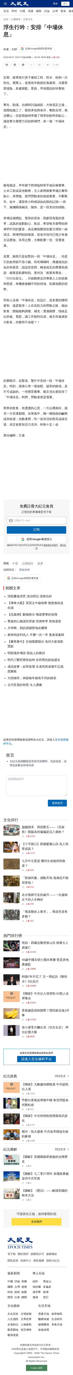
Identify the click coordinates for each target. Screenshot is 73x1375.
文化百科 (12, 1313)
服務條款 (51, 1254)
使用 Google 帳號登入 (39, 539)
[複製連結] (31, 64)
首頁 (6, 11)
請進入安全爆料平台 (36, 1059)
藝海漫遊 (12, 1335)
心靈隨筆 (15, 19)
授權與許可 (37, 1254)
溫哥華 (37, 1292)
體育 (10, 1297)
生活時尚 (56, 1319)
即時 (14, 11)
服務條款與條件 (51, 545)
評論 (47, 11)
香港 (63, 11)
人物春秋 (26, 1324)
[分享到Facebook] (6, 65)
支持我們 (36, 1221)
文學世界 (26, 1319)
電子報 (11, 1254)
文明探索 (26, 1313)
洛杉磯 (37, 1286)
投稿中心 (25, 1260)
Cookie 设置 (36, 1368)
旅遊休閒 (43, 1329)
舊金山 (47, 1281)
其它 (46, 1297)
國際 (38, 11)
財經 (17, 1292)
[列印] (39, 65)
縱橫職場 (43, 1324)
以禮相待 (27, 563)
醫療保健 (43, 1319)
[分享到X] (23, 65)
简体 (55, 3)
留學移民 (56, 1313)
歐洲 (46, 1292)
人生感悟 (12, 1319)
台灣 (55, 11)
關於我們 (23, 1254)
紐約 (35, 1281)
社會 (17, 1297)
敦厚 (40, 563)
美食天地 (56, 1324)
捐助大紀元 (53, 1260)
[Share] (24, 836)
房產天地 (43, 1313)
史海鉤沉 (12, 1324)
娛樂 (24, 1292)
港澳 (24, 1286)
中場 (15, 563)
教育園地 (12, 1329)
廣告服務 (38, 1260)
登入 (65, 3)
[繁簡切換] (55, 65)
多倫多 (47, 1286)
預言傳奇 (26, 1329)
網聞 (24, 1297)
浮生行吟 (24, 569)
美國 (30, 11)
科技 (10, 1292)
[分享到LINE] (15, 65)
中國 (22, 11)
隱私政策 (12, 1260)
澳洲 (35, 1297)
